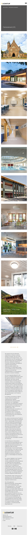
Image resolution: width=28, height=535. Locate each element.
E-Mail (4, 520)
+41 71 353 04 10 (6, 519)
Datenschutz (19, 526)
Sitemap (9, 526)
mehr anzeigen (13, 347)
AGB (14, 526)
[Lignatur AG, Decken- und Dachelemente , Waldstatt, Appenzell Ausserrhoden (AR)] (5, 4)
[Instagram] (14, 528)
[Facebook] (16, 528)
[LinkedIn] (12, 528)
